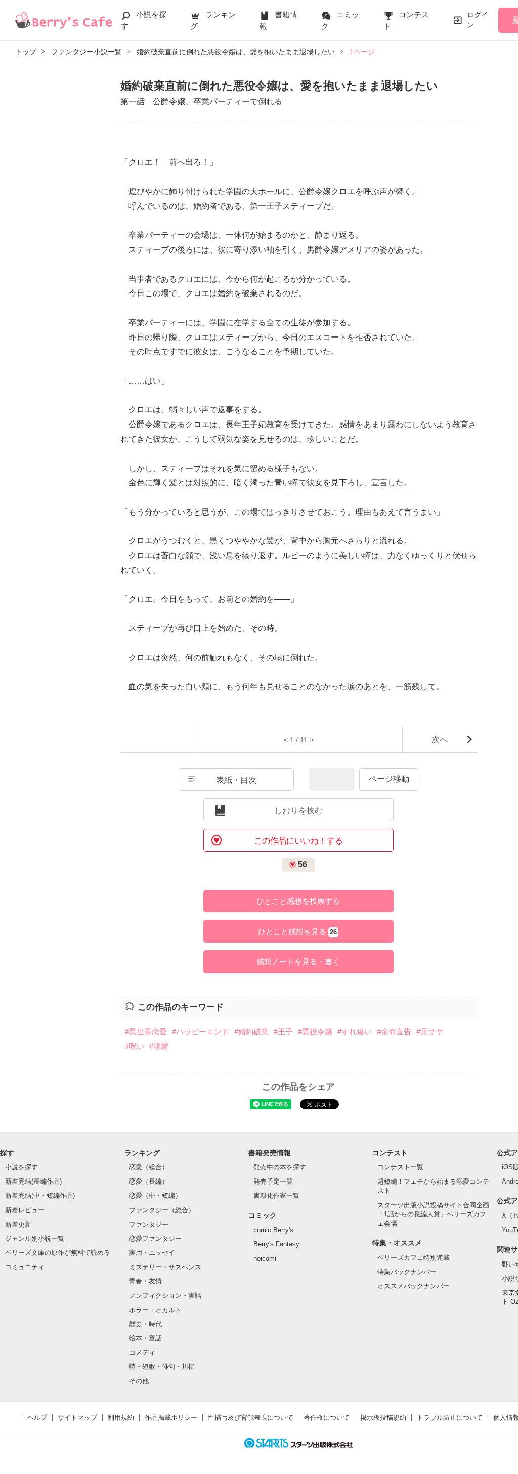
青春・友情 (145, 1281)
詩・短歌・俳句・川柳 (162, 1366)
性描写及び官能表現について (250, 1417)
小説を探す (21, 1167)
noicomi (264, 1258)
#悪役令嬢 (315, 1031)
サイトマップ (77, 1417)
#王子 (283, 1031)
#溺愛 (158, 1046)
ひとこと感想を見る (297, 931)
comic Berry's (273, 1230)
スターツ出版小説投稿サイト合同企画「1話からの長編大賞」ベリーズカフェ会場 (433, 1214)
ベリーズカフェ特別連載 (413, 1257)
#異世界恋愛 (146, 1031)
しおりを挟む (298, 810)
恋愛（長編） (148, 1181)
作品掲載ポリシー (171, 1417)
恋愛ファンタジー (155, 1238)
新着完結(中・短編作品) (40, 1195)
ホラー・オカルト (155, 1310)
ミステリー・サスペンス (165, 1267)
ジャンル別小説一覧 (34, 1238)
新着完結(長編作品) (33, 1181)
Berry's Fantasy (276, 1244)
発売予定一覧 (273, 1181)
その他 (139, 1381)
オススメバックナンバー (413, 1286)
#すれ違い (354, 1031)
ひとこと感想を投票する (298, 901)
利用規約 (121, 1417)
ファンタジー (148, 1224)
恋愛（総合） (148, 1167)
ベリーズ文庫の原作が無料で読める (57, 1252)
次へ (439, 739)
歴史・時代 (145, 1324)
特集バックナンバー (407, 1272)
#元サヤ (429, 1031)
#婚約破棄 (251, 1031)
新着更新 (18, 1224)
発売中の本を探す (279, 1167)
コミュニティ (25, 1267)
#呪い (134, 1046)
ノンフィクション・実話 (165, 1295)
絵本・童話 (145, 1338)
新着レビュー (25, 1210)
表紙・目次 (236, 780)
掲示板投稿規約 (383, 1417)
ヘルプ (37, 1417)
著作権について (327, 1417)
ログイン (477, 20)
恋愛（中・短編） (155, 1195)
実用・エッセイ (152, 1252)
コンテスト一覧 (400, 1167)
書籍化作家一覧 (276, 1195)
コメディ (142, 1352)
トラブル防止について (450, 1417)
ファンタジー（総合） (162, 1210)
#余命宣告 (394, 1031)
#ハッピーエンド (200, 1031)
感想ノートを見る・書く (298, 961)
